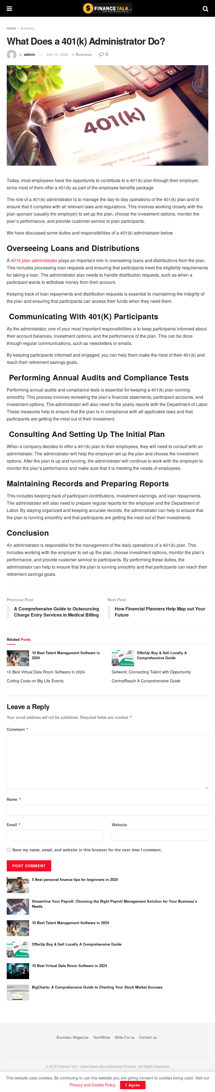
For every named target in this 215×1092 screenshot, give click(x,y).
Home (11, 28)
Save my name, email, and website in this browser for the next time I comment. (87, 849)
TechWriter (101, 1037)
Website (119, 824)
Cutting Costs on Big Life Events (35, 680)
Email (14, 824)
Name (14, 799)
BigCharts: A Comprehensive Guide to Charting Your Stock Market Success (97, 987)
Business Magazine (72, 1037)
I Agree (133, 1085)
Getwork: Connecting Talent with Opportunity (151, 672)
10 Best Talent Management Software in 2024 (66, 655)
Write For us (125, 1037)
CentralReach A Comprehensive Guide (146, 680)
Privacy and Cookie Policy (92, 1085)
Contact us (148, 1037)
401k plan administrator (34, 260)
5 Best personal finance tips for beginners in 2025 (75, 879)
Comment (18, 729)
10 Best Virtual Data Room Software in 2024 (46, 672)
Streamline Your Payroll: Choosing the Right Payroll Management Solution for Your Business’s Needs (114, 903)
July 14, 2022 (57, 54)
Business (27, 28)
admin (29, 54)
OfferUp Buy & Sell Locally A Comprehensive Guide (162, 655)
